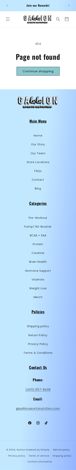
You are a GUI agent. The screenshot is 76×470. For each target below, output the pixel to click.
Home (38, 136)
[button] (8, 19)
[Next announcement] (69, 5)
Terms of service (39, 455)
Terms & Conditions (38, 353)
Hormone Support (38, 271)
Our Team (38, 153)
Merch (38, 297)
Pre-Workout (38, 218)
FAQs (38, 171)
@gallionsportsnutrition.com (38, 408)
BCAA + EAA (38, 235)
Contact (38, 180)
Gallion (21, 449)
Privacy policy (16, 455)
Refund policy (61, 449)
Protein (38, 244)
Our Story (38, 144)
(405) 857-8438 (38, 389)
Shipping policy (38, 326)
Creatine (38, 253)
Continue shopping (38, 71)
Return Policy (38, 335)
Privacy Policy (38, 344)
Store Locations (38, 162)
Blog (38, 188)
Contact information (39, 461)
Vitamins (38, 279)
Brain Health (38, 262)
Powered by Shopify (37, 449)
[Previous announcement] (7, 5)
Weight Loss (38, 288)
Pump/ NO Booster (38, 227)
